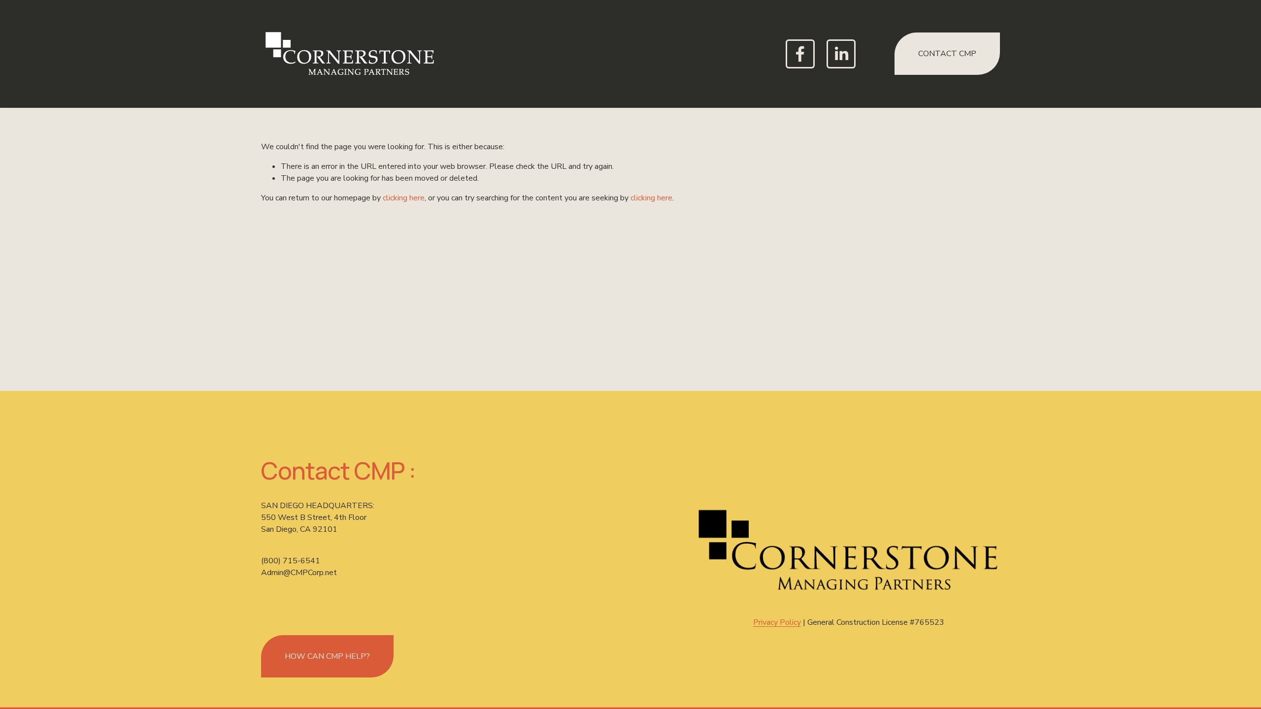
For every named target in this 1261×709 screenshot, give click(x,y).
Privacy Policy (777, 622)
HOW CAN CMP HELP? (327, 656)
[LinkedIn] (841, 53)
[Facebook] (800, 53)
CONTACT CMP (947, 53)
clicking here (404, 198)
